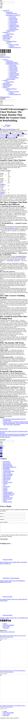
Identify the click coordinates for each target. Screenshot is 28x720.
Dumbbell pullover (2, 192)
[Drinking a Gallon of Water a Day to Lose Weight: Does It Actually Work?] (6, 612)
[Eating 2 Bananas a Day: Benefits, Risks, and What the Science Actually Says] (6, 557)
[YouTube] (8, 52)
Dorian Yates (10, 260)
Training (5, 59)
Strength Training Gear (15, 94)
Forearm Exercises (13, 77)
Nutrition (5, 80)
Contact (5, 623)
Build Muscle (9, 61)
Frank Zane (17, 260)
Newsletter (2, 55)
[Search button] (1, 103)
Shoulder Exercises (14, 73)
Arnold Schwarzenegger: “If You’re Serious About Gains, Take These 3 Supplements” (15, 423)
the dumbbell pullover (21, 256)
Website (2, 519)
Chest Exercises (13, 69)
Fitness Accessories (14, 91)
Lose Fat (5, 488)
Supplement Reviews (11, 88)
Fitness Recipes (10, 81)
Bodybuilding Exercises (12, 63)
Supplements (6, 83)
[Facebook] (1, 52)
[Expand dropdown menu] (9, 90)
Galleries (5, 483)
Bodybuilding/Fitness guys (9, 467)
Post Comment (4, 539)
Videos (5, 500)
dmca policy (6, 627)
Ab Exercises (12, 65)
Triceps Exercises (13, 70)
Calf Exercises (12, 76)
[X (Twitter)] (3, 52)
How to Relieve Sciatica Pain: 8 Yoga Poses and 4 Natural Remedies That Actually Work (13, 636)
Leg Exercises (12, 72)
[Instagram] (5, 52)
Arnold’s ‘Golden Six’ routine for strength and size (15, 421)
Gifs (4, 485)
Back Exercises (13, 66)
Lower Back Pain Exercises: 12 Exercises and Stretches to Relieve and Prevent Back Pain (13, 671)
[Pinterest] (6, 52)
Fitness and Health (7, 84)
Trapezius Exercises (14, 75)
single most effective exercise (11, 228)
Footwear (11, 93)
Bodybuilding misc (7, 465)
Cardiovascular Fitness (11, 62)
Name (2, 513)
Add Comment (4, 522)
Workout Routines (10, 79)
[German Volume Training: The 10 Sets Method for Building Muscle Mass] (6, 575)
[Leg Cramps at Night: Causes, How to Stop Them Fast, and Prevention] (6, 594)
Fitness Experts (7, 476)
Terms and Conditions (8, 625)
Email (2, 516)
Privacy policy (6, 626)
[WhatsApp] (10, 52)
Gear (7, 90)
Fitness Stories (6, 86)
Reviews (5, 87)
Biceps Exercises (13, 68)
